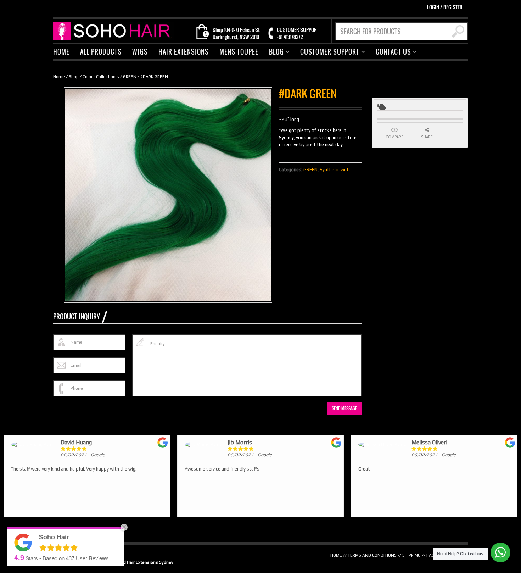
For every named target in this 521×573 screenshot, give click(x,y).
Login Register (445, 7)
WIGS (140, 51)
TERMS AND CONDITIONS (372, 555)
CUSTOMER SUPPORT (327, 52)
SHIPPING (411, 555)
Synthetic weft (335, 169)
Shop (74, 76)
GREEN (129, 76)
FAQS (431, 555)
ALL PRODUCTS (101, 51)
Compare (394, 136)
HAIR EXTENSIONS (183, 51)
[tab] (80, 316)
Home (59, 76)
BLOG (274, 52)
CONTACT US (390, 52)
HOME (61, 51)
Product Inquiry (76, 316)
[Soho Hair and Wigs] (113, 30)
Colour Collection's (101, 76)
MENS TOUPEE (238, 51)
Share (427, 136)
